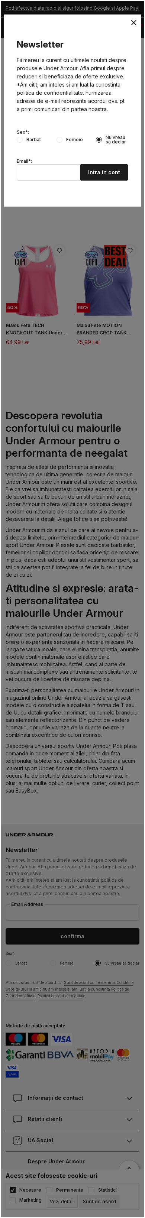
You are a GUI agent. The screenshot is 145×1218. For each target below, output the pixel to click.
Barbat (33, 139)
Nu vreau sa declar (116, 139)
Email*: (24, 161)
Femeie (74, 139)
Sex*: (23, 132)
